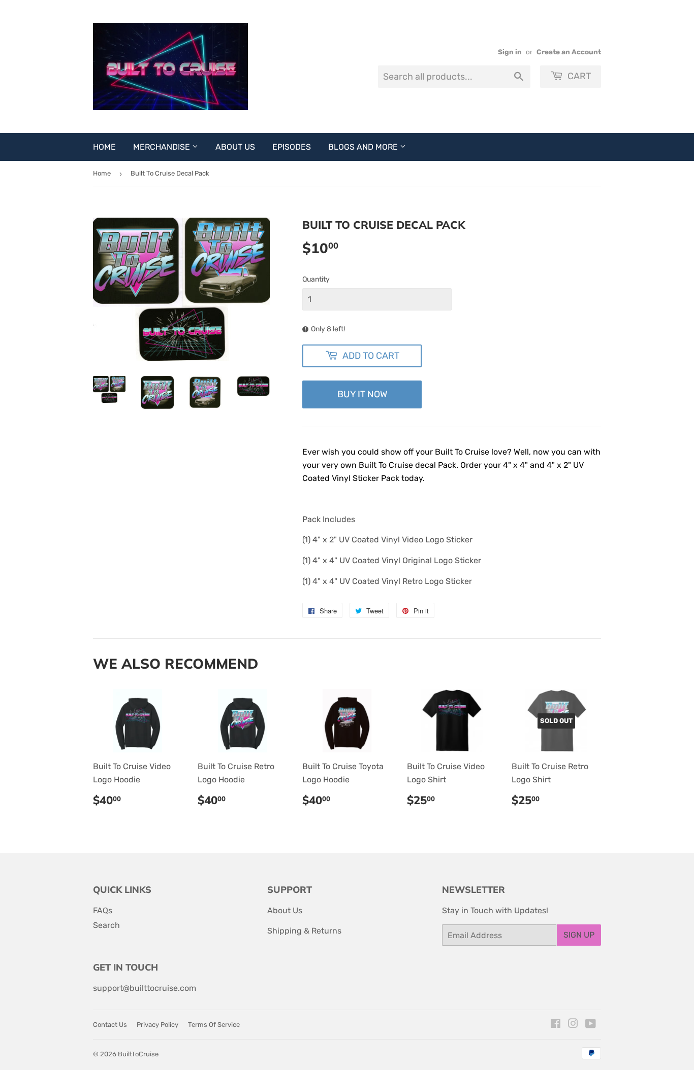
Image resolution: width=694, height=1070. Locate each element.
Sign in (510, 52)
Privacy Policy (157, 1024)
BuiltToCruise (138, 1054)
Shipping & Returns (304, 931)
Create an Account (569, 52)
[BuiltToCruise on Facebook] (555, 1024)
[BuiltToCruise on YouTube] (590, 1024)
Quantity (316, 279)
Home (104, 147)
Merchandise (162, 147)
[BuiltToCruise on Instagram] (573, 1024)
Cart (578, 76)
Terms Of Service (214, 1024)
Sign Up (578, 935)
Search (106, 925)
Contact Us (110, 1024)
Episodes (291, 147)
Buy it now (362, 394)
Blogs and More (364, 147)
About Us (235, 147)
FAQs (102, 910)
